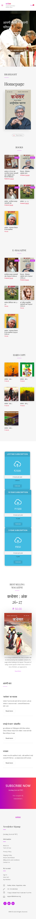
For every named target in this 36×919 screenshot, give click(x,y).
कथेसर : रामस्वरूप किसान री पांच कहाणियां (11, 228)
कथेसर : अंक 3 (8, 403)
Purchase (17, 486)
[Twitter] (9, 903)
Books (19, 147)
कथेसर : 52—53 (24, 201)
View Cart (6, 877)
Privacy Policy (7, 851)
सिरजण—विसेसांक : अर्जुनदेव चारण (25, 172)
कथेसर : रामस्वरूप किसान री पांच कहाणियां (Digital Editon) (11, 332)
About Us (6, 845)
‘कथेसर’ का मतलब (10, 696)
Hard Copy (19, 354)
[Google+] (13, 903)
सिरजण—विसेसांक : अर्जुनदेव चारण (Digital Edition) (26, 276)
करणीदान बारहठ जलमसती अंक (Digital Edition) (11, 275)
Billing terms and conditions (11, 860)
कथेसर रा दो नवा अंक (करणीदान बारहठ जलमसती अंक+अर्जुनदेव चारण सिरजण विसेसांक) (11, 174)
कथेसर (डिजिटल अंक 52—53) (11, 303)
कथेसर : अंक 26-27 (17, 599)
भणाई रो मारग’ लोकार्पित (11, 723)
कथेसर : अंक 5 (8, 428)
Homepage (14, 84)
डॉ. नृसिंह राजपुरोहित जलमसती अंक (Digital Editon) (26, 304)
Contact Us (6, 862)
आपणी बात (7, 683)
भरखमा (5, 751)
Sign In (5, 875)
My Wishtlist (6, 879)
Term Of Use (7, 848)
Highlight (10, 74)
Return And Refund (9, 857)
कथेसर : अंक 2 (24, 379)
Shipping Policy (7, 855)
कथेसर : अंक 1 (8, 379)
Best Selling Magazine (17, 586)
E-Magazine (19, 250)
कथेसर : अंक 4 (24, 403)
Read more (9, 711)
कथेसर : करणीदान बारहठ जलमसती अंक (10, 202)
